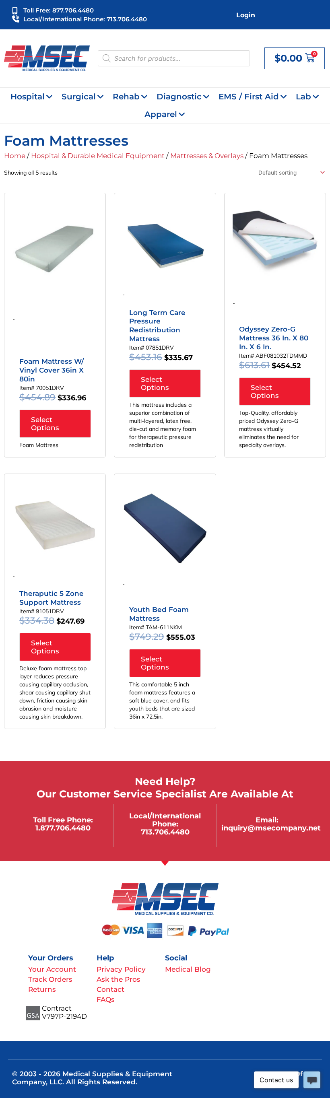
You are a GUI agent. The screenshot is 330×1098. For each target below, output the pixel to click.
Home (14, 156)
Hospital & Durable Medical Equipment (98, 156)
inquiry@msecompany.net (271, 827)
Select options (45, 424)
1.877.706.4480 (63, 827)
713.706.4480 (165, 831)
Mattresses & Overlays (206, 156)
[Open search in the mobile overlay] (174, 58)
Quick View (55, 278)
